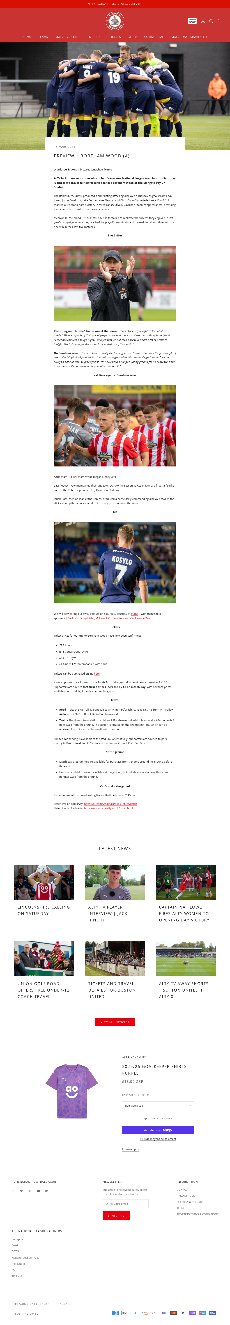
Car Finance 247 (140, 618)
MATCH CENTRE (67, 37)
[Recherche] (211, 21)
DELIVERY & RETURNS (190, 1202)
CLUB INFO (94, 37)
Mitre (15, 1270)
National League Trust (25, 1257)
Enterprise (18, 1239)
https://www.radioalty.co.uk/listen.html (108, 808)
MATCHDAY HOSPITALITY (189, 37)
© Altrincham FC (26, 1313)
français (63, 1303)
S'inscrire (116, 1215)
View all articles (115, 1022)
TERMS (181, 1208)
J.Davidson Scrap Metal (80, 618)
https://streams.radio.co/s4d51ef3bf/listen (110, 803)
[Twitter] (143, 1095)
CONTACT (183, 1189)
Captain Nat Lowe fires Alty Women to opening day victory (184, 913)
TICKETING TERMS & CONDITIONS (197, 1214)
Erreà (15, 1245)
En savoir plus (130, 1149)
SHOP (132, 37)
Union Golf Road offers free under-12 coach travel (44, 990)
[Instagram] (30, 1191)
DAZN (15, 1251)
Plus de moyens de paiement (158, 1139)
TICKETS (115, 37)
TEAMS (43, 37)
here (97, 673)
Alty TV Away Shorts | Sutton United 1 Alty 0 (184, 990)
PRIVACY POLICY (187, 1195)
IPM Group (18, 1263)
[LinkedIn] (46, 1191)
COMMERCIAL (154, 37)
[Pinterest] (148, 1095)
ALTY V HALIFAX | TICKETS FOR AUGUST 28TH (115, 3)
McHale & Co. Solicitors (110, 618)
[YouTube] (38, 1191)
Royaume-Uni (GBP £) (30, 1303)
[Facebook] (139, 1095)
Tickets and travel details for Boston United (112, 990)
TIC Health (18, 1276)
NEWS (26, 37)
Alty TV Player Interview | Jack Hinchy (107, 913)
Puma (134, 613)
